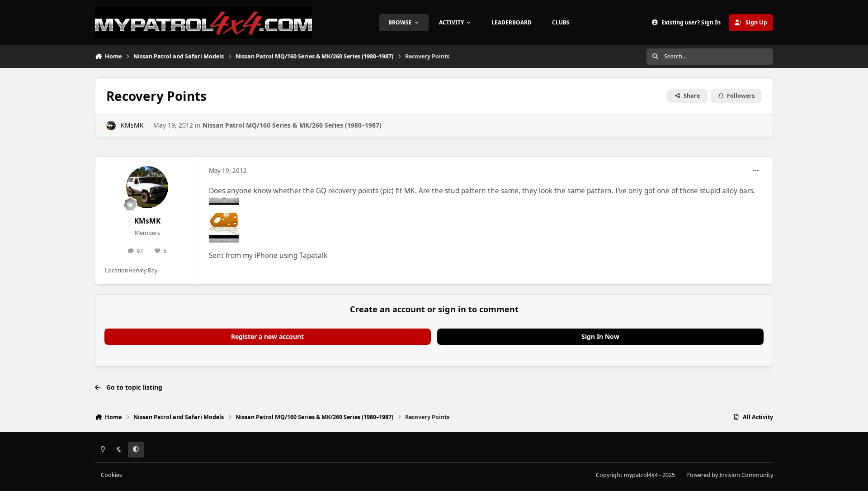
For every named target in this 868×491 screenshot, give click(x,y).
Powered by (729, 475)
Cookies (111, 475)
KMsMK (132, 125)
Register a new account (267, 336)
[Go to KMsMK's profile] (111, 125)
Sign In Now (600, 336)
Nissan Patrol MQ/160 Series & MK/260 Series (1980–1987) (292, 125)
